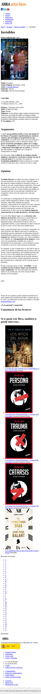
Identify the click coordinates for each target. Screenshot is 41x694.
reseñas (7, 13)
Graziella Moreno (12, 87)
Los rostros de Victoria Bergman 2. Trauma (20, 460)
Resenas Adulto (19, 27)
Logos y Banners (11, 658)
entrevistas (8, 17)
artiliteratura (9, 19)
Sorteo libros (9, 675)
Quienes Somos (10, 652)
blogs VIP (8, 23)
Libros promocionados (13, 677)
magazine (8, 21)
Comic (7, 665)
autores (7, 15)
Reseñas (9, 27)
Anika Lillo (9, 656)
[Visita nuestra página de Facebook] (2, 10)
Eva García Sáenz (11, 370)
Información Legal (11, 684)
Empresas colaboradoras (13, 673)
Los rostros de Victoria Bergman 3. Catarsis (20, 506)
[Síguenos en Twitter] (5, 10)
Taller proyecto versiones (14, 667)
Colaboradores (10, 671)
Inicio (3, 27)
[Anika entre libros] (12, 641)
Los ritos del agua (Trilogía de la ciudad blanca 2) (22, 368)
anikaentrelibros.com (8, 301)
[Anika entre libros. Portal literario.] (15, 7)
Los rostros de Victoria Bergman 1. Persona (20, 414)
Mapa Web (9, 683)
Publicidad (9, 654)
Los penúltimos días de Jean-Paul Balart (19, 551)
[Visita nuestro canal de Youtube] (8, 10)
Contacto (8, 681)
